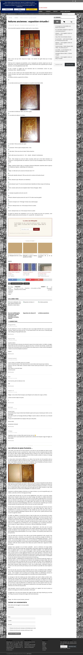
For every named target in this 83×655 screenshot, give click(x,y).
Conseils (44, 650)
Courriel (9, 620)
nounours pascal (12, 358)
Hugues (17, 25)
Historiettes (44, 648)
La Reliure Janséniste (43, 313)
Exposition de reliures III (28, 272)
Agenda (22, 25)
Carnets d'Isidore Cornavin (29, 646)
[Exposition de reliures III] (30, 267)
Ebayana (44, 644)
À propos (48, 11)
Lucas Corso (26, 643)
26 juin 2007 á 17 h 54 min (12, 392)
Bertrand (10, 407)
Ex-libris (43, 646)
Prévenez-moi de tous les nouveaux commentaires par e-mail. (23, 628)
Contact (55, 11)
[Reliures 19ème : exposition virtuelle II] (15, 267)
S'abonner (36, 229)
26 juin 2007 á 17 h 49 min (12, 432)
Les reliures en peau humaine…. (20, 448)
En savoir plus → (9, 650)
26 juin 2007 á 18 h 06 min (12, 378)
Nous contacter (63, 648)
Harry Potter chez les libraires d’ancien (63, 36)
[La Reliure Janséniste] (45, 306)
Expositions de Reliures (16, 283)
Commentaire (11, 607)
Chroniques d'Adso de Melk (29, 644)
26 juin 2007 (12, 25)
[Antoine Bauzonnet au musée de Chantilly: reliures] (45, 267)
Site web (10, 624)
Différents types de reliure (30, 25)
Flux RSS (68, 648)
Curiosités (44, 647)
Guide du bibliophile (65, 11)
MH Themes (29, 653)
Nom (9, 616)
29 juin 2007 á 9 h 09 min (12, 340)
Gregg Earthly (11, 324)
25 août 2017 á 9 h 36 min (12, 326)
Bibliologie (44, 643)
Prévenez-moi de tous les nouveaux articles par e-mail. (21, 630)
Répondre (11, 334)
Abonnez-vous (69, 64)
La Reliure (26, 283)
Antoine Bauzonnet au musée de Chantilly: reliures (44, 273)
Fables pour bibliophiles (29, 647)
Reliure (43, 642)
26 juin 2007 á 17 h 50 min (12, 408)
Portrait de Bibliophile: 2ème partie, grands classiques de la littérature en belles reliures (14, 315)
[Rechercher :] (68, 13)
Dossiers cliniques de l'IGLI (29, 642)
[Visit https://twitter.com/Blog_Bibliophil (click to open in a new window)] (75, 1)
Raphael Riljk (11, 338)
